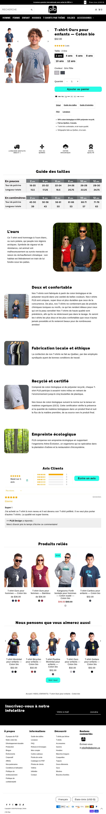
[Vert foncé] (39, 601)
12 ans (71, 61)
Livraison (66, 112)
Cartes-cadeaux (37, 754)
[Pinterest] (9, 805)
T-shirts (58, 740)
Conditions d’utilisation (14, 768)
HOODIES (36, 18)
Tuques (59, 761)
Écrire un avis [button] (87, 478)
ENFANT (26, 18)
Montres (59, 771)
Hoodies (59, 750)
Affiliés (8, 761)
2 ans (59, 55)
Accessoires (60, 743)
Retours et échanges (38, 747)
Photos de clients (37, 764)
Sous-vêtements (62, 764)
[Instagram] (20, 805)
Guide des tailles (70, 105)
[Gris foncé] (16, 601)
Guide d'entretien (86, 105)
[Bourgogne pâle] (32, 672)
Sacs (58, 768)
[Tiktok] (23, 805)
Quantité (59, 81)
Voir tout (53, 680)
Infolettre (34, 771)
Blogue (8, 750)
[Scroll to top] (101, 808)
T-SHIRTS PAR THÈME (54, 18)
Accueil (29, 694)
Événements (10, 754)
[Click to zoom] (48, 31)
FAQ (58, 112)
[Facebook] (6, 805)
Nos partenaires (11, 764)
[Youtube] (16, 805)
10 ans (60, 61)
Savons (59, 747)
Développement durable (14, 743)
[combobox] (15, 9)
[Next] (48, 41)
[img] (11, 497)
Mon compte (35, 750)
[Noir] (15, 672)
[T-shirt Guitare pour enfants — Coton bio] (92, 643)
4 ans (69, 55)
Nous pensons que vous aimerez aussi (53, 622)
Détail (58, 105)
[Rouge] (19, 601)
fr (85, 2)
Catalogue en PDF (38, 761)
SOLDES (71, 18)
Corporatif (9, 757)
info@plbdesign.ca (91, 747)
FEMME (16, 18)
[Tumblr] (12, 805)
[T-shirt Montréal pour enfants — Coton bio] (14, 643)
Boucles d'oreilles (62, 775)
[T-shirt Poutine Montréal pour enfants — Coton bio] (53, 643)
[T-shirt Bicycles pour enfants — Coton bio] (33, 643)
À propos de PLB (12, 736)
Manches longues (62, 754)
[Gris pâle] (65, 606)
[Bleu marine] (13, 601)
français (63, 799)
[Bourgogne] (42, 601)
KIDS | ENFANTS (41, 694)
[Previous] (18, 41)
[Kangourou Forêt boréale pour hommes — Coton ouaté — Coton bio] (65, 569)
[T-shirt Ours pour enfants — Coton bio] (72, 643)
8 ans (89, 55)
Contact (34, 775)
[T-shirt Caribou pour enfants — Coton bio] (90, 569)
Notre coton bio (11, 740)
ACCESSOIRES (84, 18)
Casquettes (60, 757)
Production (10, 747)
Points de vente (36, 757)
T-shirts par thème (62, 736)
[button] (60, 46)
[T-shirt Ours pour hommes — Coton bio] (15, 569)
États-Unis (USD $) (96, 2)
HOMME (7, 18)
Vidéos (33, 768)
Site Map (7, 812)
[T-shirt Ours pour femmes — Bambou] (40, 569)
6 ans (79, 55)
